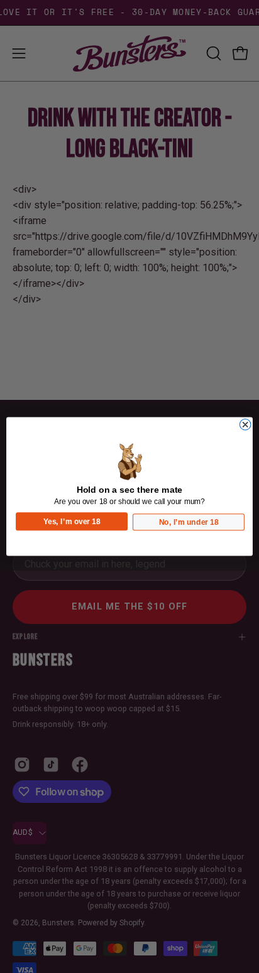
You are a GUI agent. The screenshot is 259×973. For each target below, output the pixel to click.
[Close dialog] (245, 424)
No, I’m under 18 (188, 521)
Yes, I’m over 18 (71, 521)
